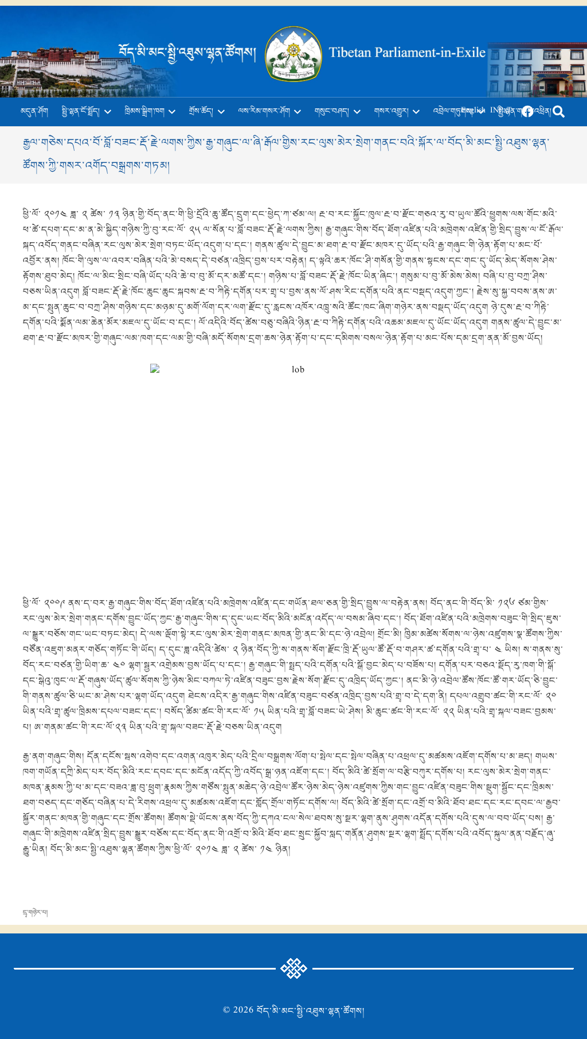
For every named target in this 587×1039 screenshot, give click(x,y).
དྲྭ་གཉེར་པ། (35, 912)
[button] (105, 112)
